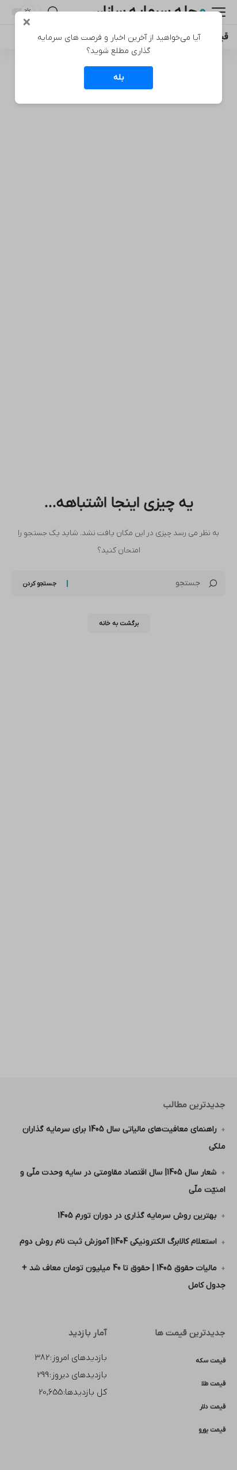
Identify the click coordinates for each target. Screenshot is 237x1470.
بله (118, 77)
